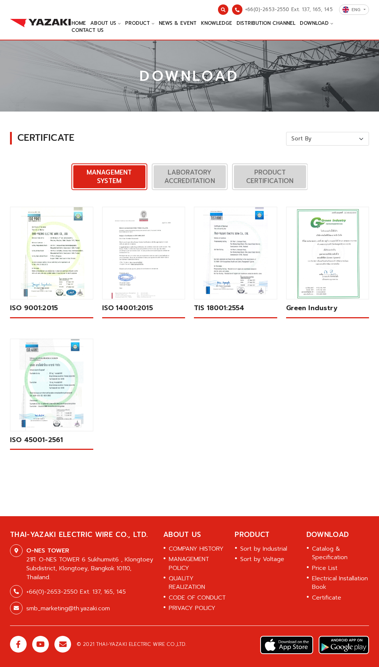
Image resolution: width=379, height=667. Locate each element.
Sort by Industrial (263, 548)
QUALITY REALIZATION (187, 582)
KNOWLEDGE (216, 23)
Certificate (326, 597)
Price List (325, 568)
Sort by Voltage (262, 559)
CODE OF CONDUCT (197, 597)
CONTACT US (87, 30)
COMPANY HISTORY (196, 548)
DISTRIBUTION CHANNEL (266, 23)
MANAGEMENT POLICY (189, 563)
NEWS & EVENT (178, 23)
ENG (357, 9)
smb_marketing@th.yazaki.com (68, 608)
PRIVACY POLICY (192, 608)
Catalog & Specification (330, 553)
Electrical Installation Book (340, 582)
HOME (78, 23)
